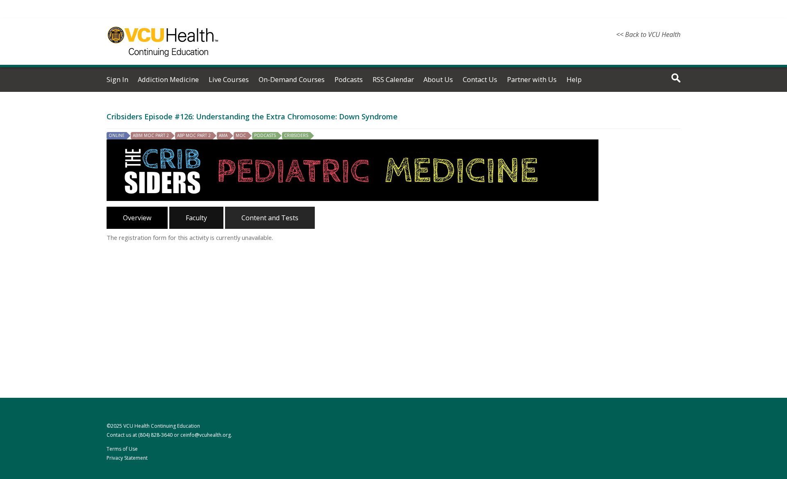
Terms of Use (122, 448)
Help (574, 79)
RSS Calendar (393, 79)
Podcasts (348, 79)
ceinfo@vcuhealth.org (205, 434)
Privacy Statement (127, 457)
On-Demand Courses (292, 79)
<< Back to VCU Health (648, 34)
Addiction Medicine (168, 79)
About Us (438, 79)
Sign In (117, 79)
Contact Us (480, 79)
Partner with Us (532, 79)
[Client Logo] (163, 61)
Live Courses (229, 79)
